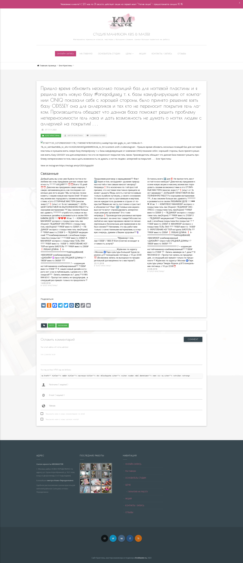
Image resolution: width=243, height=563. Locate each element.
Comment (193, 339)
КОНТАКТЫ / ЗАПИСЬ (162, 54)
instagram (62, 325)
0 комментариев (97, 135)
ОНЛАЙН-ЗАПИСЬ (65, 54)
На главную (86, 54)
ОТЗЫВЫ (182, 54)
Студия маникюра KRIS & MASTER (121, 34)
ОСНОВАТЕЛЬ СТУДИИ (109, 54)
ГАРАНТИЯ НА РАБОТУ (138, 491)
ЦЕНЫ (128, 54)
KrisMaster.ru (141, 558)
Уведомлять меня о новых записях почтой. (62, 419)
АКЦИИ (142, 54)
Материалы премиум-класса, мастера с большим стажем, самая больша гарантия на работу (121, 39)
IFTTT (52, 325)
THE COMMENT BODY (48, 354)
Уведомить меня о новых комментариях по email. (65, 414)
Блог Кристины (65, 65)
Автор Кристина (75, 135)
